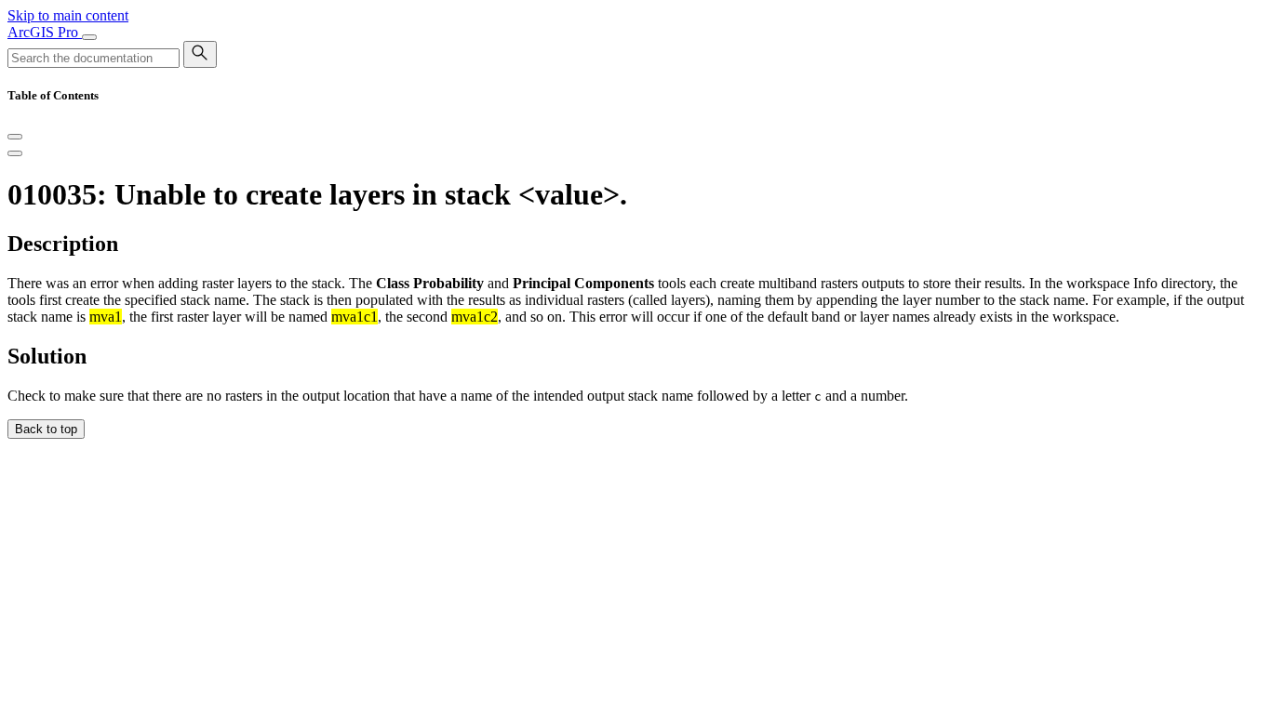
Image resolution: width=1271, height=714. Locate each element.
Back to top (46, 429)
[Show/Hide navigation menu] (89, 37)
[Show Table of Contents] (14, 153)
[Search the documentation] (200, 54)
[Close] (14, 136)
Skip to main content (67, 15)
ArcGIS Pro (44, 32)
